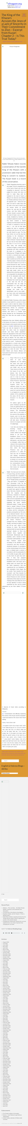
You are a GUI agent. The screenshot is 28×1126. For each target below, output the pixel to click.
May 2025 (5, 964)
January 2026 (6, 952)
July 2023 (5, 997)
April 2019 (5, 1073)
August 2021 (6, 1031)
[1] (12, 326)
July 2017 (5, 1103)
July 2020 (5, 1050)
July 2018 (5, 1086)
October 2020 (6, 1046)
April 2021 (5, 1037)
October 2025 (6, 957)
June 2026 (5, 945)
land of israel (15, 753)
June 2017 (5, 1104)
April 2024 (5, 983)
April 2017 (5, 1106)
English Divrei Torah (18, 41)
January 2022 (6, 1024)
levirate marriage (20, 753)
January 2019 (6, 1077)
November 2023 (7, 991)
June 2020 (5, 1052)
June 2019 (5, 1070)
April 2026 (5, 948)
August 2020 (6, 1049)
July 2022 (5, 1015)
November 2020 (7, 1045)
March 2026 (6, 949)
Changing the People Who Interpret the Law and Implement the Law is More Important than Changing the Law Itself (14, 923)
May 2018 (5, 1089)
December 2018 (7, 1079)
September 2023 (7, 994)
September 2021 (7, 1030)
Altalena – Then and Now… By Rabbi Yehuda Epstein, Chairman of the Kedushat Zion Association (13, 909)
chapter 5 (6, 751)
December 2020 (7, 1043)
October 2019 (6, 1064)
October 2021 (6, 1028)
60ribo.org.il (17, 7)
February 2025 (6, 969)
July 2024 (5, 979)
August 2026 (6, 942)
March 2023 (6, 1003)
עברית (2, 894)
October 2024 (6, 974)
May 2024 (5, 982)
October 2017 (6, 1098)
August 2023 (6, 995)
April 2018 (5, 1091)
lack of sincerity (9, 753)
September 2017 (7, 1100)
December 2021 (7, 1025)
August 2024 (6, 977)
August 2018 (6, 1085)
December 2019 (7, 1061)
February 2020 (6, 1058)
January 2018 (6, 1094)
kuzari (6, 753)
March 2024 (6, 985)
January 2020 (6, 1059)
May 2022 (5, 1018)
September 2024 (7, 976)
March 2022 (6, 1021)
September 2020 (7, 1048)
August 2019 (6, 1067)
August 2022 (6, 1013)
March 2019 (6, 1074)
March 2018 (6, 1092)
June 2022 (5, 1016)
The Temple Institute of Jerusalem (11, 1113)
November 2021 (7, 1027)
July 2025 (5, 961)
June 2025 (5, 963)
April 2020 (5, 1055)
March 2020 (6, 1056)
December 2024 (7, 972)
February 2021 (6, 1040)
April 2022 (5, 1019)
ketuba (22, 751)
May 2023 (5, 1000)
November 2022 (7, 1009)
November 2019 (7, 1062)
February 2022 (6, 1022)
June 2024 (5, 980)
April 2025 (5, 966)
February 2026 (6, 951)
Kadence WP (19, 1123)
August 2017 (6, 1101)
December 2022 (7, 1007)
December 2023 (7, 989)
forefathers (19, 751)
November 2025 (7, 955)
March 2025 (6, 967)
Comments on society (10, 41)
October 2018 (6, 1082)
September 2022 (7, 1012)
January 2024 (6, 988)
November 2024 (7, 973)
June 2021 (5, 1034)
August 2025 (6, 960)
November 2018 (7, 1080)
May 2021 (5, 1036)
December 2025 (7, 954)
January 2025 (6, 970)
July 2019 (5, 1068)
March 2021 (6, 1039)
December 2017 (7, 1095)
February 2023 (6, 1004)
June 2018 (5, 1088)
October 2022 (6, 1010)
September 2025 (7, 958)
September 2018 (7, 1083)
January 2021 (6, 1042)
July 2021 (5, 1033)
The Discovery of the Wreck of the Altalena (13, 912)
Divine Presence (11, 751)
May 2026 (5, 946)
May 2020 (5, 1053)
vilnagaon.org (17, 5)
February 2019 (6, 1076)
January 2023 (6, 1006)
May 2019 (5, 1071)
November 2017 (7, 1097)
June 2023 (5, 998)
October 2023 (6, 992)
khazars (2, 753)
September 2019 (7, 1065)
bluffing (3, 751)
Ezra (15, 751)
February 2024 (6, 986)
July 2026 (5, 943)
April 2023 (5, 1001)
